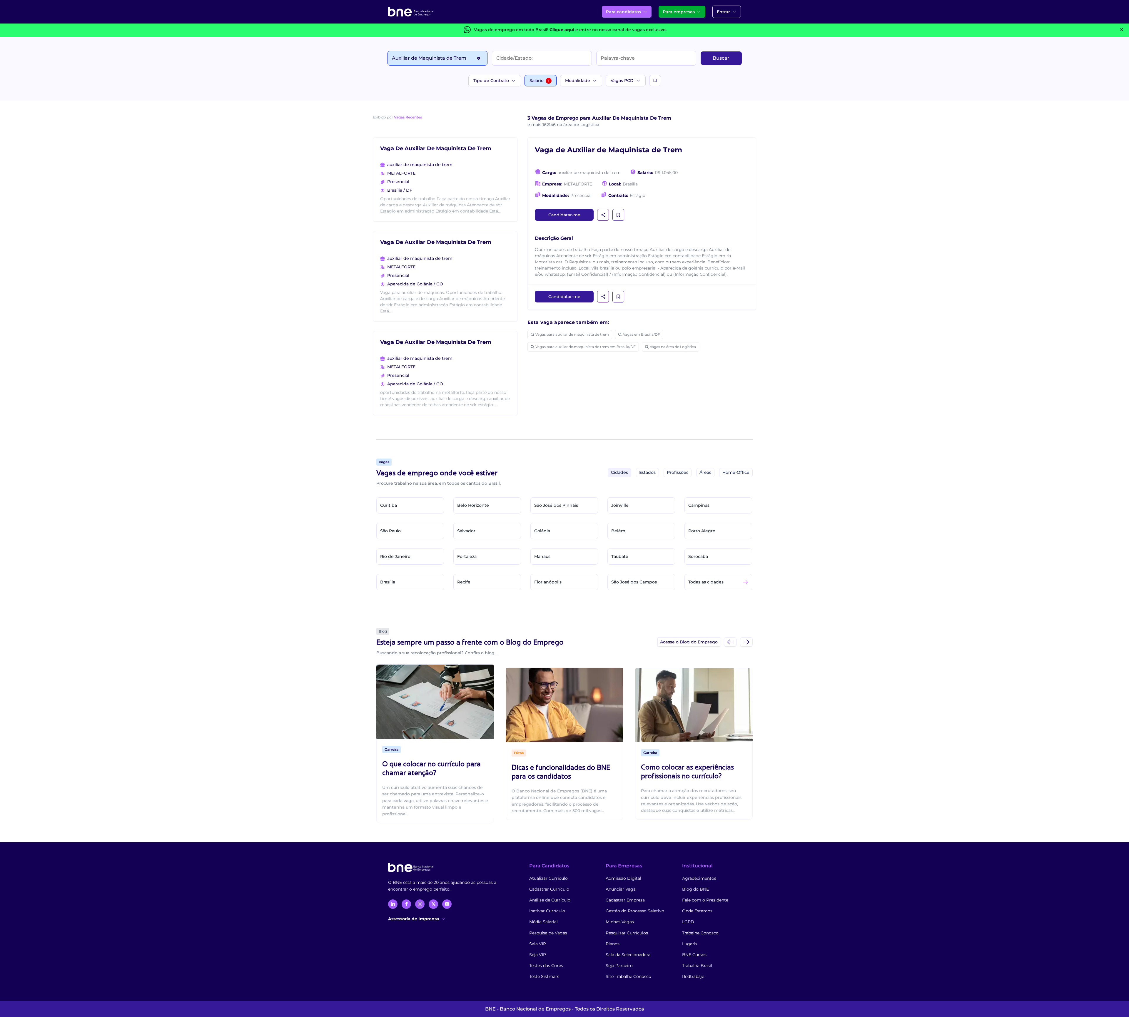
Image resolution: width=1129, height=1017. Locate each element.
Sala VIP (537, 943)
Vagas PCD (622, 80)
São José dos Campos (634, 582)
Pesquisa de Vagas (548, 933)
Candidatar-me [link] (564, 215)
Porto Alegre (701, 530)
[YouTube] (447, 904)
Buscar (721, 58)
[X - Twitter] (433, 904)
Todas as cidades (706, 582)
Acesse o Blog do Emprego (689, 642)
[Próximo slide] (746, 641)
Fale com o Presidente (705, 900)
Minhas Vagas (620, 921)
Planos (612, 943)
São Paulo (390, 530)
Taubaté (619, 556)
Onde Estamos (697, 911)
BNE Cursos (694, 954)
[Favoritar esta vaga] (618, 215)
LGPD (688, 921)
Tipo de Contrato (491, 80)
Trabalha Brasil (697, 965)
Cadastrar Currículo (549, 889)
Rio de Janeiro (395, 556)
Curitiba (388, 505)
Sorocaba (698, 556)
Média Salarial (543, 921)
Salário (539, 80)
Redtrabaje (693, 976)
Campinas (698, 505)
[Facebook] (406, 904)
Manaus (542, 556)
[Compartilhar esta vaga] (603, 215)
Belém (618, 530)
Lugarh (689, 943)
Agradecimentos (699, 878)
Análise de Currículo (549, 900)
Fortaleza (467, 556)
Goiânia (542, 530)
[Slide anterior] (730, 641)
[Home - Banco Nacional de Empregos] (410, 11)
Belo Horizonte (473, 505)
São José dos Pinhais (556, 505)
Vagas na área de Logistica (673, 346)
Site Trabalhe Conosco (628, 976)
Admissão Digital (623, 878)
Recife (463, 582)
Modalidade (577, 80)
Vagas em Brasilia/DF (641, 334)
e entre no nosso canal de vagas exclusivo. (608, 29)
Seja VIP (537, 954)
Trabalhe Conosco (700, 933)
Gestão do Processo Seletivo (635, 911)
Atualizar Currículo (548, 878)
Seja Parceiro (619, 965)
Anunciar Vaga (621, 889)
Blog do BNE (695, 889)
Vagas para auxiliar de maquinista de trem (572, 334)
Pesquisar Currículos (627, 933)
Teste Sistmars (544, 976)
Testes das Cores (546, 965)
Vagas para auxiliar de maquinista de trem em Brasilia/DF (585, 346)
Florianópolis (548, 582)
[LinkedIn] (393, 904)
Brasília (387, 582)
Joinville (620, 505)
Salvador (466, 530)
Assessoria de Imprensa (413, 918)
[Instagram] (420, 904)
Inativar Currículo (547, 911)
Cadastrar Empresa (625, 900)
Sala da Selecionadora (628, 954)
